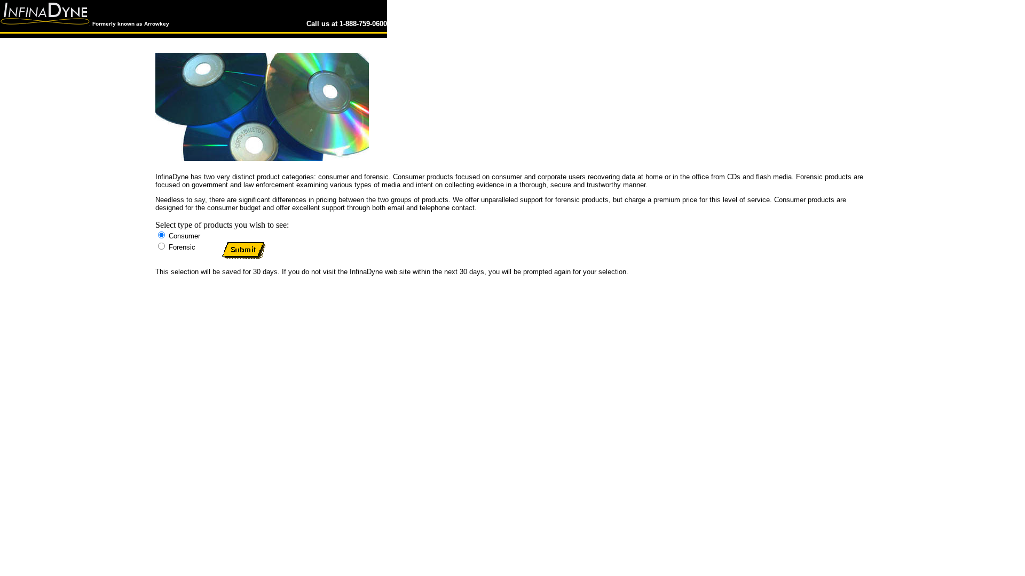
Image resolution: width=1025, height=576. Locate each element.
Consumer (177, 280)
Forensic (152, 280)
